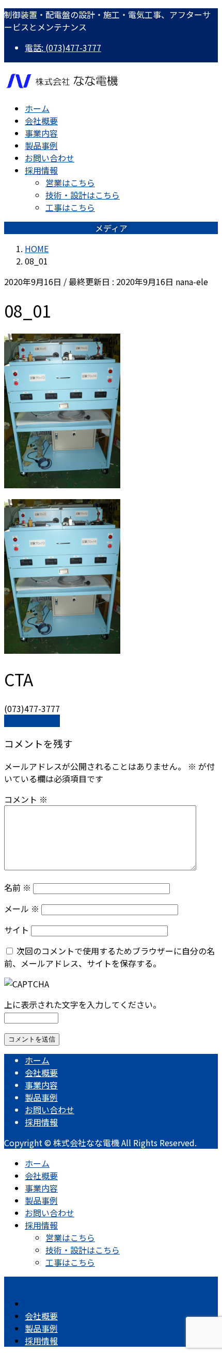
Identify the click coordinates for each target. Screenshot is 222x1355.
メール (21, 908)
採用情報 (41, 1122)
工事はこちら (70, 207)
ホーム (37, 1060)
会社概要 (41, 1072)
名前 (17, 887)
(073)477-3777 (32, 721)
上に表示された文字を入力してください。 (82, 1004)
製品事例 (41, 1097)
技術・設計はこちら (82, 195)
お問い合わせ (49, 1109)
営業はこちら (70, 182)
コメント (25, 799)
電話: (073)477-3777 (63, 47)
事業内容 (41, 1085)
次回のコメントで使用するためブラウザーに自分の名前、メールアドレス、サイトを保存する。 (109, 957)
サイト (16, 929)
